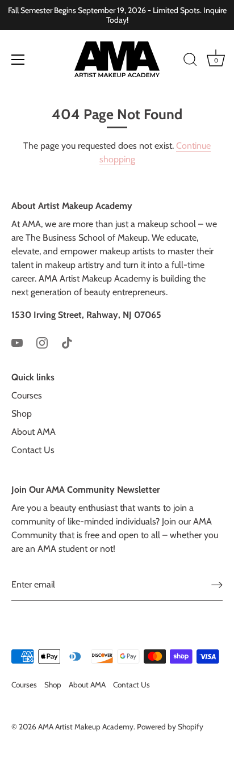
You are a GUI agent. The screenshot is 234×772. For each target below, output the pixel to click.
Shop (21, 413)
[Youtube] (17, 342)
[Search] (190, 61)
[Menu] (18, 59)
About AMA (33, 431)
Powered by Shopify (170, 726)
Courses (26, 395)
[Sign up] (217, 585)
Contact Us (33, 449)
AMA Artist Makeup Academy (85, 726)
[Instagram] (42, 342)
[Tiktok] (67, 342)
